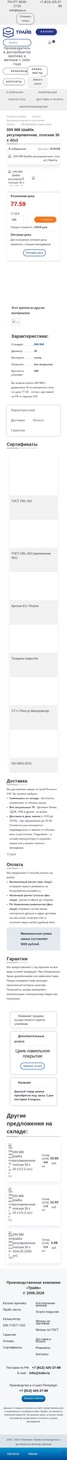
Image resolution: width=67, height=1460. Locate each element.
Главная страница (17, 116)
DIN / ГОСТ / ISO (14, 1325)
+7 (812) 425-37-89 (46, 1367)
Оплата (38, 420)
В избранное (17, 148)
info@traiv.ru (39, 1373)
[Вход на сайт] (8, 21)
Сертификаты (12, 1347)
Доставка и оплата (43, 1340)
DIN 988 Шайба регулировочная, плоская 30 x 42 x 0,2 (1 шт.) (24, 1161)
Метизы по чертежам (43, 1322)
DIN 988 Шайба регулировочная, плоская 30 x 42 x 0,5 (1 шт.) (24, 1204)
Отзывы (8, 1341)
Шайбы (10, 124)
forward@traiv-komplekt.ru (25, 890)
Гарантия (9, 1334)
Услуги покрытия (47, 1311)
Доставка (18, 420)
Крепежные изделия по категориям (25, 120)
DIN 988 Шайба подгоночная (36, 124)
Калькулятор (11, 1319)
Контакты (42, 1354)
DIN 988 (39, 344)
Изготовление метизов (45, 1304)
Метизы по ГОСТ (47, 1329)
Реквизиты (43, 1347)
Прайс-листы (12, 1309)
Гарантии (18, 430)
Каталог (37, 116)
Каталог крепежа (14, 1303)
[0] (49, 42)
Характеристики (23, 410)
